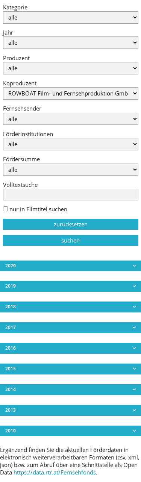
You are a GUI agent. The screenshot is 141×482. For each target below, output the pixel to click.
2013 (10, 410)
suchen (70, 240)
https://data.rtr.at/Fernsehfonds (55, 472)
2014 (10, 389)
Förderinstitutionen (28, 134)
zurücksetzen (71, 224)
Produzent (16, 58)
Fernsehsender (22, 108)
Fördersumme (21, 159)
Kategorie (15, 7)
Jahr (8, 32)
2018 (10, 306)
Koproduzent (19, 83)
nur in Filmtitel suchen (37, 209)
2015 (10, 368)
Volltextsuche (20, 184)
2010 (10, 430)
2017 (10, 327)
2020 (10, 265)
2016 (10, 348)
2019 (10, 286)
